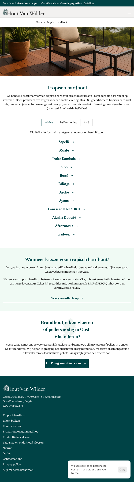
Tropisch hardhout (14, 415)
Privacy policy (12, 464)
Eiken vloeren (12, 426)
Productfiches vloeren (17, 437)
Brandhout (10, 431)
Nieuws (7, 448)
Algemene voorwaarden (18, 470)
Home (39, 22)
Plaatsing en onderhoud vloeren (23, 442)
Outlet (7, 453)
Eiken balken (11, 421)
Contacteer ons (12, 459)
